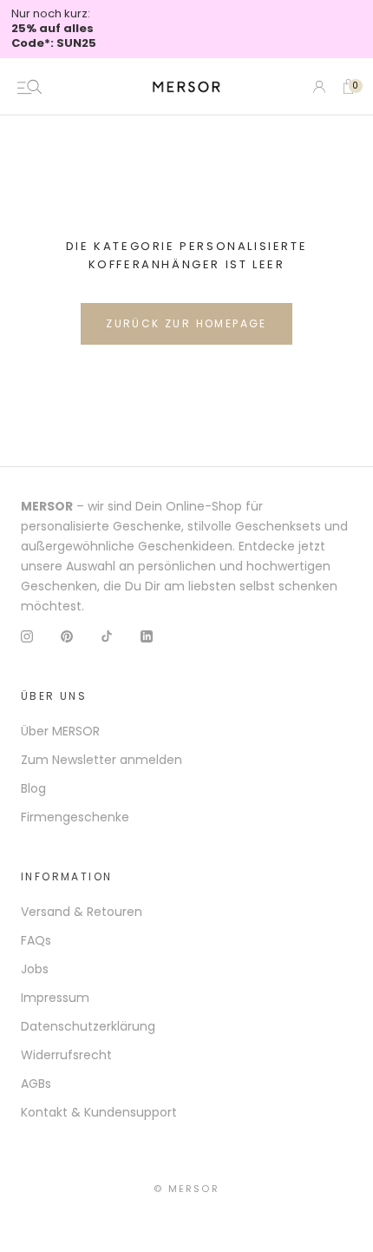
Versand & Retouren (81, 911)
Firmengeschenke (75, 817)
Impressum (55, 997)
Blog (33, 788)
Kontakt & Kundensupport (99, 1112)
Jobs (35, 969)
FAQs (36, 940)
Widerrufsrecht (66, 1055)
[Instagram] (27, 636)
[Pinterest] (67, 636)
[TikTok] (107, 636)
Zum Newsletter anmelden (101, 759)
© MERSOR (186, 1189)
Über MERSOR (60, 731)
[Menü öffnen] (29, 87)
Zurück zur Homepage (186, 323)
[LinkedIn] (147, 636)
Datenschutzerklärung (88, 1026)
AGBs (36, 1083)
